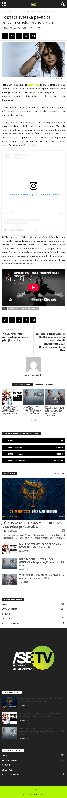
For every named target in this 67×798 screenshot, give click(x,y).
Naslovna (28, 790)
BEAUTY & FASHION (11, 623)
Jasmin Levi (34, 85)
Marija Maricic (10, 28)
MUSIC (11, 11)
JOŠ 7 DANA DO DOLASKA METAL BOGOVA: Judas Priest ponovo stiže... (32, 525)
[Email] (33, 36)
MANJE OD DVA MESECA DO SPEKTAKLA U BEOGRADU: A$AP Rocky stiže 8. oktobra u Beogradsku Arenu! (11, 410)
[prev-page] (31, 420)
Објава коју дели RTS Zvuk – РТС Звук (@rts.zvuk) (34, 230)
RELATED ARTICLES (22, 384)
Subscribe (58, 460)
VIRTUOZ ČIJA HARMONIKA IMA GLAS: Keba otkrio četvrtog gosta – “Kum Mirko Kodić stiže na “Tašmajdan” (54, 411)
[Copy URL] (5, 36)
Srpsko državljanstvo (29, 308)
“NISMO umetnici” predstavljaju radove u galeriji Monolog (15, 337)
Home (4, 11)
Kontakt (39, 790)
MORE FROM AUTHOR (44, 384)
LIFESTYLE (7, 619)
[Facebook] (12, 36)
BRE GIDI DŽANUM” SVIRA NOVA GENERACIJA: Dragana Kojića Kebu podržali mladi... (42, 562)
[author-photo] (33, 364)
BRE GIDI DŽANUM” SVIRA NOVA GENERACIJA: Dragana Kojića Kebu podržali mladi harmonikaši (32, 410)
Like (61, 441)
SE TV (4, 531)
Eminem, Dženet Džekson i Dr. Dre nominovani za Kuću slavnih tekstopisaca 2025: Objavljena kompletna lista (50, 342)
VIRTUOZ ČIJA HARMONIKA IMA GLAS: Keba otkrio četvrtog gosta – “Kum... (42, 576)
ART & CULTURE (9, 609)
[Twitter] (26, 36)
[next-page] (35, 420)
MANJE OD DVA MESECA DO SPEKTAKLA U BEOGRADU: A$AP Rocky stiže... (41, 546)
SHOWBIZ (6, 614)
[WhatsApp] (19, 36)
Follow (59, 447)
